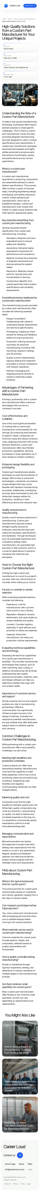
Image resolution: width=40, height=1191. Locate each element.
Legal (29, 1184)
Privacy (15, 1184)
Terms (22, 1184)
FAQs (30, 1164)
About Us (7, 1184)
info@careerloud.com (14, 1169)
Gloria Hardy (8, 49)
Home (4, 19)
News (10, 19)
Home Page (10, 1164)
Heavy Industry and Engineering (24, 19)
